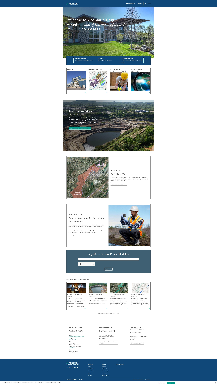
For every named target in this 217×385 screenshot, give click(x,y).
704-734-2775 (72, 339)
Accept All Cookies (170, 382)
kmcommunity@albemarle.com (76, 336)
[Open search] (145, 3)
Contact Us (139, 3)
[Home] (72, 3)
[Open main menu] (149, 3)
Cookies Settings (162, 382)
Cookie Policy (59, 382)
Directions (71, 347)
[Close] (215, 383)
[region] (108, 383)
